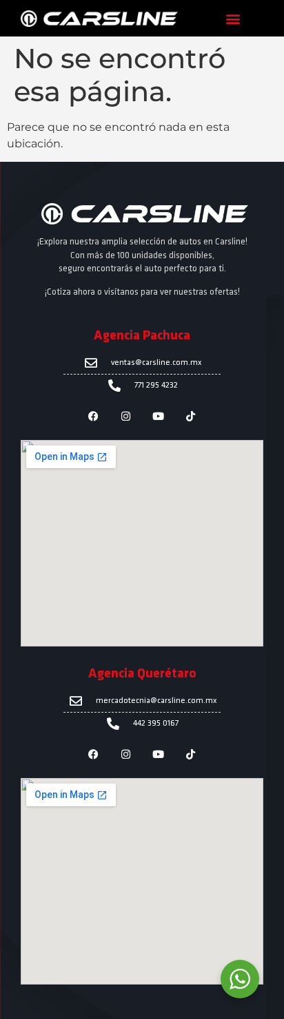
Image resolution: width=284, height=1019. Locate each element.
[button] (232, 18)
